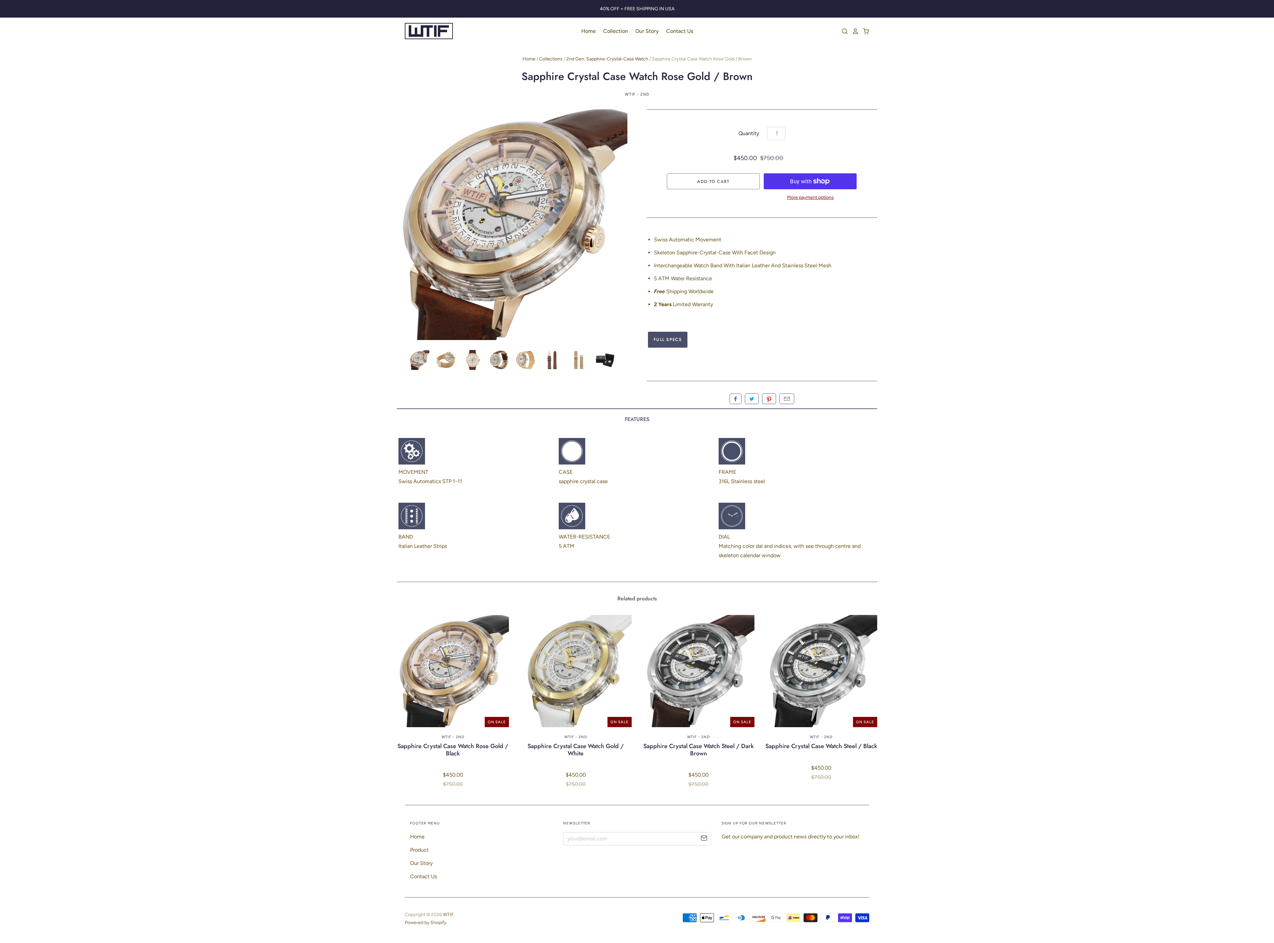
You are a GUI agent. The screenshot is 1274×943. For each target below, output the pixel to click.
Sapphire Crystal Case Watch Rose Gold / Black (452, 750)
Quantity (749, 133)
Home (588, 31)
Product (419, 850)
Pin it (769, 398)
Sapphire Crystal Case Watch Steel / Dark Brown (698, 750)
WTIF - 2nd (637, 94)
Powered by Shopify (425, 922)
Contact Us (679, 31)
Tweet (752, 398)
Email (786, 398)
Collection (615, 31)
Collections (551, 59)
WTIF (448, 914)
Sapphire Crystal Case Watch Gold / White (576, 750)
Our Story (647, 31)
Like (736, 398)
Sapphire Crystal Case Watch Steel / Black (821, 746)
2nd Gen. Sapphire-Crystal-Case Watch (607, 59)
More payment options (810, 197)
